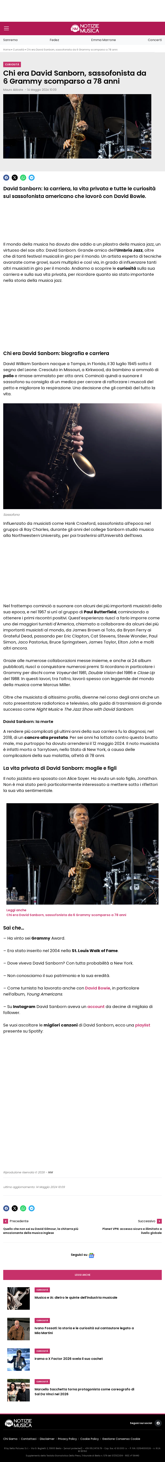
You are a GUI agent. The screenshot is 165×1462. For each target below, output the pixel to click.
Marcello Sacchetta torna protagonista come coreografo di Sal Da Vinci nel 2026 (84, 1391)
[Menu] (6, 28)
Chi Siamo (10, 1439)
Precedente (19, 1221)
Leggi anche (82, 1275)
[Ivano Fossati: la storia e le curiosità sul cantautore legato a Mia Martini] (18, 1331)
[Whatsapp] (23, 178)
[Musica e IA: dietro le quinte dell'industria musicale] (18, 1300)
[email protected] (73, 1448)
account (96, 1006)
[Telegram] (32, 178)
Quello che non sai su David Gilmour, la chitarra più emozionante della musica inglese (40, 1231)
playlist (142, 1025)
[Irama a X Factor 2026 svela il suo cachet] (18, 1361)
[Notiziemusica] (85, 28)
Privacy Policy (67, 1439)
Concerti (155, 40)
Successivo (146, 1221)
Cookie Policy (89, 1439)
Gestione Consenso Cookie (121, 1439)
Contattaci (28, 1439)
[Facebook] (6, 178)
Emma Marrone (103, 40)
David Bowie (97, 988)
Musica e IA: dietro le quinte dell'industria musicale (76, 1297)
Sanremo (10, 40)
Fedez (54, 40)
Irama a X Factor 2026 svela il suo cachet (69, 1358)
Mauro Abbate (13, 90)
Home (6, 49)
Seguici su (79, 1254)
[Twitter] (15, 178)
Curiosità (18, 49)
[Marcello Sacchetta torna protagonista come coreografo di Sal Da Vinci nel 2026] (18, 1392)
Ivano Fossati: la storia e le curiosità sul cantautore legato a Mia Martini (84, 1330)
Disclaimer (47, 1439)
